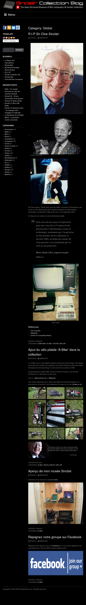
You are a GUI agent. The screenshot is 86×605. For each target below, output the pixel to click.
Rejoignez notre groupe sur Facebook (54, 537)
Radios (7, 167)
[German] (9, 38)
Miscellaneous (49, 465)
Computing (42, 335)
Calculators (9, 139)
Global (49, 343)
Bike (6, 134)
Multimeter (8, 160)
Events (7, 143)
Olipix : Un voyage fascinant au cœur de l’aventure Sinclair (12, 91)
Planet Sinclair (10, 70)
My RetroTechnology (12, 67)
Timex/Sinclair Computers (14, 79)
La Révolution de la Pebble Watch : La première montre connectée (14, 117)
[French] (6, 38)
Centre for (34, 335)
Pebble (7, 165)
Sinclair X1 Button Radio (13, 101)
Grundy (7, 151)
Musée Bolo (9, 65)
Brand (7, 136)
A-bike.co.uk (77, 384)
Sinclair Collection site (12, 75)
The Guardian (35, 331)
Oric (6, 162)
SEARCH (19, 50)
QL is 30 (8, 72)
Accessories (9, 129)
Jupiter (7, 155)
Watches (8, 174)
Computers (42, 343)
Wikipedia (34, 333)
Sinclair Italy (9, 77)
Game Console (10, 146)
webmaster (43, 38)
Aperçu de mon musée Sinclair (49, 471)
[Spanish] (14, 38)
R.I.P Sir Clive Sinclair (43, 33)
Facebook (55, 546)
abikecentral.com (40, 378)
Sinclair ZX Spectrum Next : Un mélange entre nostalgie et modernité (14, 110)
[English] (4, 38)
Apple (7, 132)
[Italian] (11, 38)
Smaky (7, 172)
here (56, 480)
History (48, 335)
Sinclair (62, 343)
